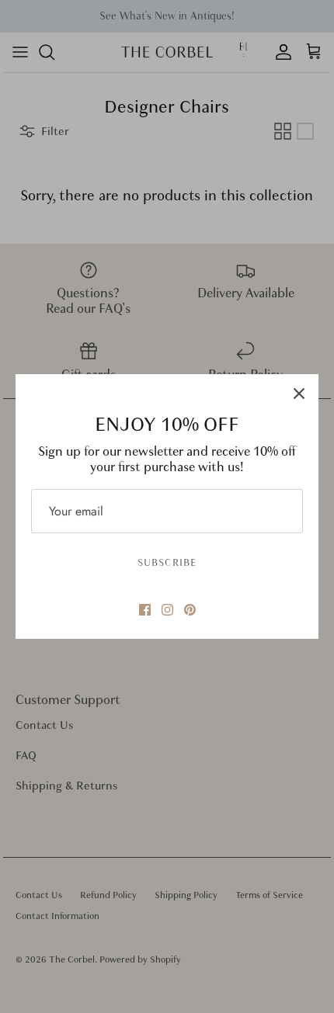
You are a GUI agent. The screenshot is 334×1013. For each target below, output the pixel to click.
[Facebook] (145, 610)
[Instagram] (167, 610)
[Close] (299, 393)
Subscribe (166, 563)
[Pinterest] (190, 610)
